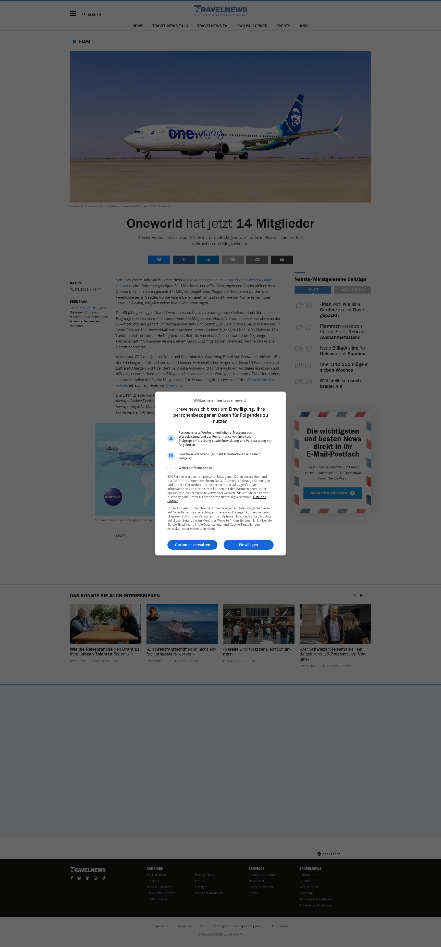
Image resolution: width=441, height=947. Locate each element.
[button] (220, 468)
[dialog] (220, 473)
